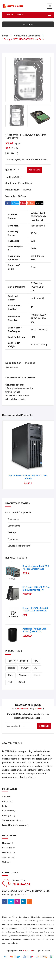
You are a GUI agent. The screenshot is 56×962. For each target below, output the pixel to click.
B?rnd (22, 682)
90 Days (22, 196)
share (31, 203)
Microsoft (24, 675)
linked (40, 203)
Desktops (12, 532)
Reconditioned (25, 183)
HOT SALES (28, 24)
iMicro (37, 675)
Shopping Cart (9, 857)
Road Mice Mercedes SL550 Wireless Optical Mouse (36, 567)
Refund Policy (8, 811)
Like (8, 203)
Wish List (6, 862)
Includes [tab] (30, 362)
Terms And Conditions (12, 820)
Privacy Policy (8, 815)
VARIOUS (27, 190)
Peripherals (13, 539)
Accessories (13, 519)
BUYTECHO (28, 951)
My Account (7, 843)
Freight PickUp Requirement (15, 825)
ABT (36, 668)
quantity (10, 170)
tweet (16, 203)
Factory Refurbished (18, 661)
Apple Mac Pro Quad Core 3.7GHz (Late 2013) (34, 630)
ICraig (10, 675)
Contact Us (7, 801)
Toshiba (11, 668)
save (23, 203)
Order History (8, 848)
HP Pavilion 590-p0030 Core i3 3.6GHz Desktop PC (36, 588)
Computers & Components (27, 36)
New (36, 661)
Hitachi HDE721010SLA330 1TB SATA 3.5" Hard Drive (36, 609)
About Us (6, 796)
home (5, 36)
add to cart (34, 170)
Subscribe (44, 726)
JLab (10, 682)
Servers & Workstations (19, 546)
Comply (25, 668)
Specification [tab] (13, 362)
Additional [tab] (11, 367)
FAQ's (4, 806)
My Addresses (8, 852)
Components (14, 526)
